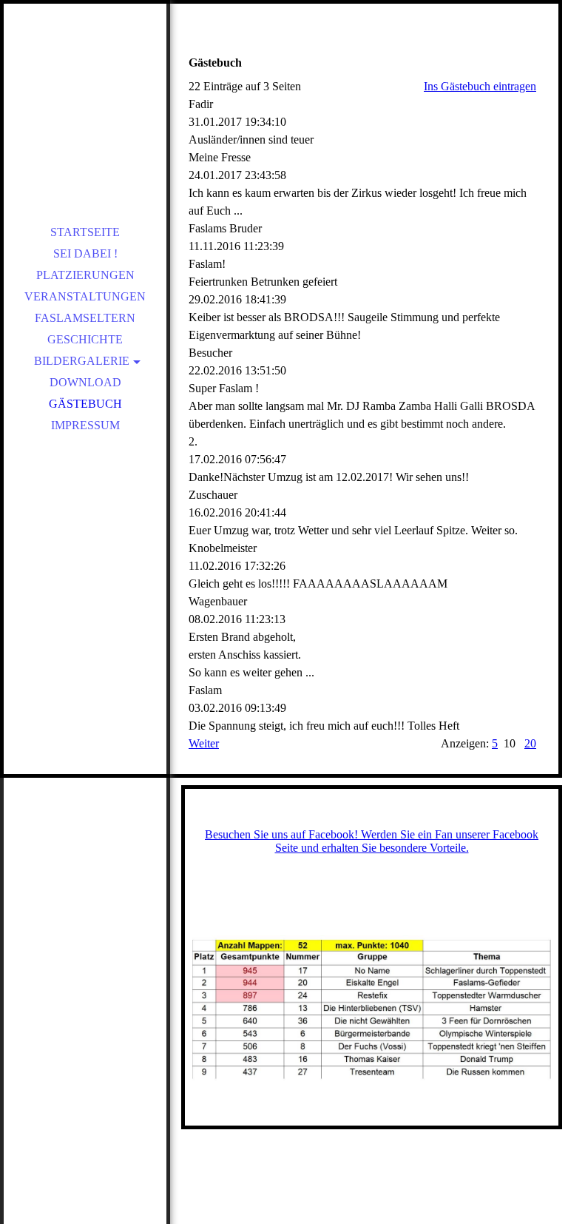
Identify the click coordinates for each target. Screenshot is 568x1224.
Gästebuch (85, 403)
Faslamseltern (85, 318)
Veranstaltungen (85, 296)
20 (530, 743)
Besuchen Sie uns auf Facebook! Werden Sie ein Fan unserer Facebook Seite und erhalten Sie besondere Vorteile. (371, 841)
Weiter (204, 743)
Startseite (85, 232)
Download (85, 382)
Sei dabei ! (85, 253)
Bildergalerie (81, 360)
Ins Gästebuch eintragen (480, 86)
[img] (85, 103)
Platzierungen (85, 275)
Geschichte (85, 339)
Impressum (85, 425)
